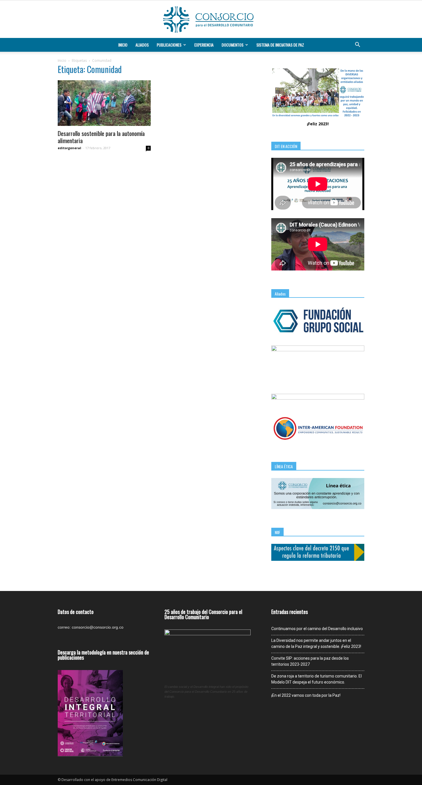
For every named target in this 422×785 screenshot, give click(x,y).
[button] (357, 45)
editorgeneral (69, 148)
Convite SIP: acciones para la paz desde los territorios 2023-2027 (310, 661)
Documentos (232, 45)
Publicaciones (169, 45)
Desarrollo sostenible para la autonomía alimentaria (101, 137)
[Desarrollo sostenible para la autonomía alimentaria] (104, 103)
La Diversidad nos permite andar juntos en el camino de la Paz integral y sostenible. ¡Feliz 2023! (316, 643)
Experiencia (204, 45)
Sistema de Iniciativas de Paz (280, 45)
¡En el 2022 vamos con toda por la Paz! (305, 695)
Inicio (122, 45)
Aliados (142, 45)
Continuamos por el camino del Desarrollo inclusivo (317, 628)
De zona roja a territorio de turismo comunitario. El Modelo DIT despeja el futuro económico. (316, 679)
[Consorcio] (211, 19)
